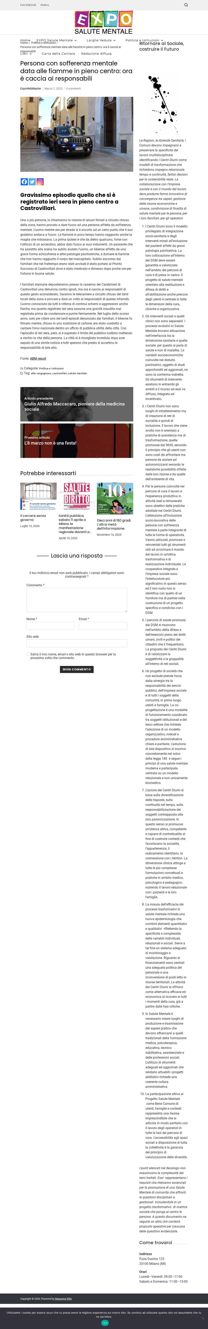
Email (45, 4)
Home (25, 40)
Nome (31, 619)
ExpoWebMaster (30, 88)
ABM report (38, 359)
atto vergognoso (41, 373)
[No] (203, 1318)
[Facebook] (24, 181)
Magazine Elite (63, 1298)
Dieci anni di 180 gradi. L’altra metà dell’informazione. (114, 524)
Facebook (28, 4)
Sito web (32, 636)
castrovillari (59, 373)
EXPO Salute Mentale (55, 40)
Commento (35, 585)
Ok (105, 1323)
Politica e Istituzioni (142, 40)
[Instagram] (40, 181)
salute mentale (77, 373)
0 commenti (73, 88)
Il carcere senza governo (33, 518)
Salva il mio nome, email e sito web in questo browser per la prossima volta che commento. (73, 656)
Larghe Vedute (99, 40)
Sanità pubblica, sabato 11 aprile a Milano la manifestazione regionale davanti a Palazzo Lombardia (74, 524)
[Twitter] (32, 181)
